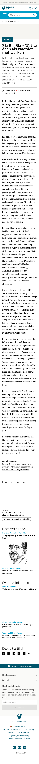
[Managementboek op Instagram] (24, 747)
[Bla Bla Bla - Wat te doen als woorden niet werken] (9, 496)
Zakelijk (5, 680)
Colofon (24, 730)
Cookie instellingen (22, 733)
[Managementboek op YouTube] (19, 747)
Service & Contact (15, 739)
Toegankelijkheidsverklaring (19, 736)
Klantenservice (9, 675)
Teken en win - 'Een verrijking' (19, 589)
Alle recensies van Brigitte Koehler (15, 470)
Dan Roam (25, 101)
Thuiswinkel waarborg (20, 726)
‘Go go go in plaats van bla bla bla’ (18, 536)
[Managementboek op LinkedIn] (14, 747)
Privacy (31, 730)
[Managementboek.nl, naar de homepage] (8, 9)
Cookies (11, 733)
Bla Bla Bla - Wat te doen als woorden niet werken (13, 514)
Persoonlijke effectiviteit (12, 21)
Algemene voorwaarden (11, 730)
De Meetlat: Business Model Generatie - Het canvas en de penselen (18, 636)
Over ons (27, 739)
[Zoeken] (34, 15)
